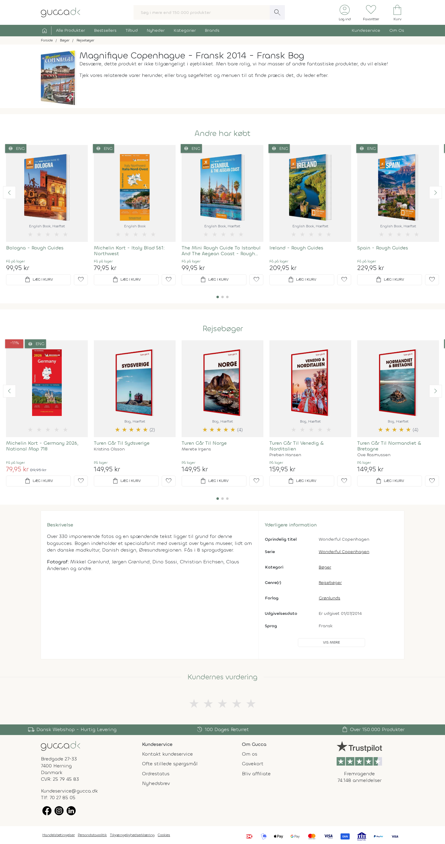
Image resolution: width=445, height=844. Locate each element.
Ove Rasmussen (374, 455)
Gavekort (252, 763)
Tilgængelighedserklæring (132, 834)
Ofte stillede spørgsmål (170, 763)
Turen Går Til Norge (204, 443)
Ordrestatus (156, 773)
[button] (9, 192)
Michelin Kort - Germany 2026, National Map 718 (42, 446)
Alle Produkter (70, 30)
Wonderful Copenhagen (344, 552)
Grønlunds (329, 598)
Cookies (164, 834)
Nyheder (156, 30)
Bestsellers (105, 30)
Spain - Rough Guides (382, 248)
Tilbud (132, 30)
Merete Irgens (196, 449)
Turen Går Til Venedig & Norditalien (296, 446)
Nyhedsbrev (156, 783)
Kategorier (185, 30)
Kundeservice (366, 30)
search (277, 12)
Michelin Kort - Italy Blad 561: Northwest (129, 250)
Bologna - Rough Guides (35, 248)
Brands (212, 30)
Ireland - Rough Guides (296, 248)
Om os (249, 754)
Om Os (396, 30)
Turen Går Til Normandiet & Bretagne (389, 446)
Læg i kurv (38, 279)
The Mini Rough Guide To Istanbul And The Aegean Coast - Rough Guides (221, 250)
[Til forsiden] (60, 12)
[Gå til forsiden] (60, 745)
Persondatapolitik (92, 834)
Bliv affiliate (256, 773)
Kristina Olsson (109, 449)
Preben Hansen (285, 455)
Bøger (325, 567)
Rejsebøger (223, 329)
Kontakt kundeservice (167, 754)
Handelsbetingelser (58, 834)
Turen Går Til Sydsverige (122, 443)
